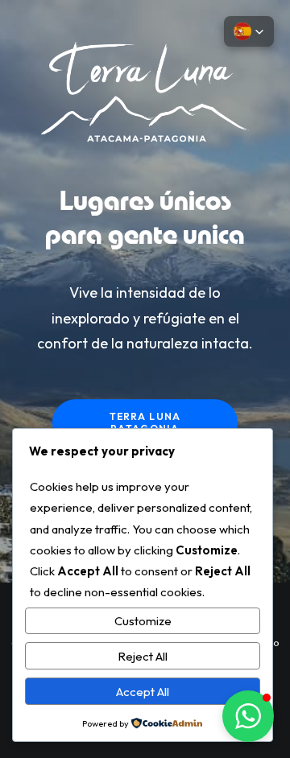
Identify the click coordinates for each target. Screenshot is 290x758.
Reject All (143, 656)
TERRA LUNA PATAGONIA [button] (147, 422)
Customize (143, 620)
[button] (248, 716)
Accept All (142, 691)
